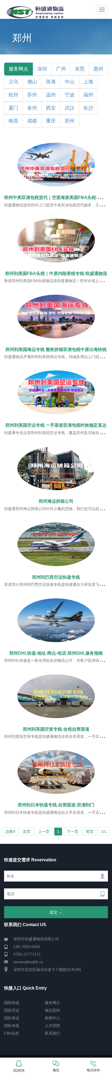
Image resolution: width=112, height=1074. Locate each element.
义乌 (13, 81)
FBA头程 (11, 1033)
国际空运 (11, 1010)
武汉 (69, 108)
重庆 (51, 121)
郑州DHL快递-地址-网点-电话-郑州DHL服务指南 (56, 653)
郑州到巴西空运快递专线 (56, 577)
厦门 (13, 108)
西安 (51, 108)
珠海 (51, 81)
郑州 (69, 121)
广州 (61, 69)
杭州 (13, 95)
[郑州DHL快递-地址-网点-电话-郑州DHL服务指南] (56, 620)
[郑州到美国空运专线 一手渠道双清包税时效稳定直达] (56, 392)
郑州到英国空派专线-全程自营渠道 (56, 729)
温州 (51, 95)
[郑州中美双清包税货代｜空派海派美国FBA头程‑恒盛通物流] (56, 164)
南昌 (13, 121)
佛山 (32, 81)
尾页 (90, 831)
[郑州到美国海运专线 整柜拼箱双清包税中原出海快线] (56, 316)
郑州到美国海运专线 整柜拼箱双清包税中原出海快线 (56, 349)
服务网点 (52, 1002)
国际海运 (11, 1018)
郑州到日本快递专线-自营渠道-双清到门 (56, 805)
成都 (32, 121)
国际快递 (11, 1002)
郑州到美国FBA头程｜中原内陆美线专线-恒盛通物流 (56, 273)
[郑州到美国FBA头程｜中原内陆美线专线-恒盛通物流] (56, 240)
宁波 (69, 95)
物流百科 (52, 1010)
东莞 (80, 69)
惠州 (98, 69)
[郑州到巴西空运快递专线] (56, 544)
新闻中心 (52, 1018)
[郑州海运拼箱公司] (56, 468)
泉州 (32, 108)
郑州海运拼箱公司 (56, 501)
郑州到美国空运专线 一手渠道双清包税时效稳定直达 (56, 425)
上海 (88, 81)
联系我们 (52, 1033)
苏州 (32, 95)
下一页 (72, 831)
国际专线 (11, 1025)
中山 (69, 81)
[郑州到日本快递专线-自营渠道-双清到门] (56, 772)
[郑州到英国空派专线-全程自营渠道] (56, 696)
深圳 (42, 69)
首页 (26, 831)
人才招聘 (52, 1025)
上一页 (43, 831)
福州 (88, 95)
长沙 (88, 108)
